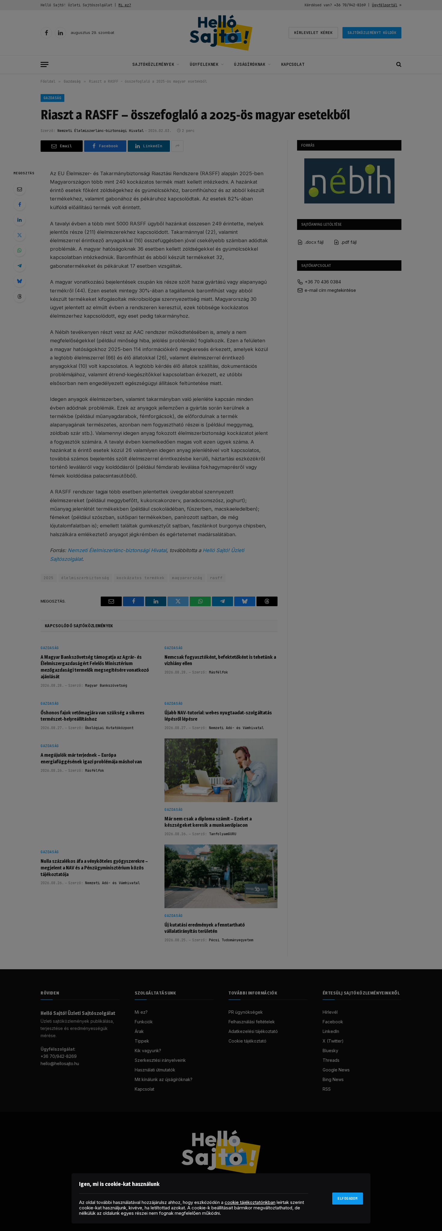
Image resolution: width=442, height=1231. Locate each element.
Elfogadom (348, 1198)
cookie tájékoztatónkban (250, 1202)
